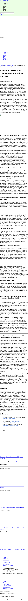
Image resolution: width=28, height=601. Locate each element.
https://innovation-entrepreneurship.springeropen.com (12, 422)
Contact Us (6, 560)
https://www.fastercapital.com (10, 425)
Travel (4, 9)
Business (5, 3)
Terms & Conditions (8, 565)
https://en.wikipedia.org (9, 418)
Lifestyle (5, 6)
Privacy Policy (6, 562)
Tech (4, 7)
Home (4, 4)
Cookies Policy (7, 564)
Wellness (5, 10)
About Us (5, 558)
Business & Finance (9, 65)
